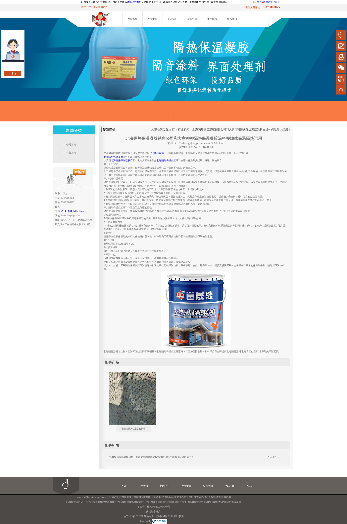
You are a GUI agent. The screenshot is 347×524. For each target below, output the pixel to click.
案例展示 (212, 18)
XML (249, 485)
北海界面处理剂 (185, 497)
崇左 (170, 516)
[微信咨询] (341, 68)
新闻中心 (192, 18)
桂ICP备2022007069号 (158, 506)
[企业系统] (159, 521)
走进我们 (172, 18)
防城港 (163, 516)
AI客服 (12, 73)
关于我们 (143, 485)
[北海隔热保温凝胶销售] (130, 374)
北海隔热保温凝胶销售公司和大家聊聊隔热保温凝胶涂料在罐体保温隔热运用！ (241, 129)
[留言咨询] (341, 46)
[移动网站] (341, 79)
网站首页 (132, 18)
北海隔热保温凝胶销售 (134, 428)
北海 (157, 516)
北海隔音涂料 (134, 1)
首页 (172, 129)
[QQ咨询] (341, 57)
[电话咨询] (341, 35)
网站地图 (230, 485)
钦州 (151, 516)
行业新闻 (183, 129)
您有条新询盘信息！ (268, 1)
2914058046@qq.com (72, 211)
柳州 (176, 516)
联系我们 (232, 18)
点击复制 (113, 497)
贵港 (181, 516)
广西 (141, 516)
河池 (146, 516)
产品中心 (152, 18)
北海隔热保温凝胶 (203, 497)
